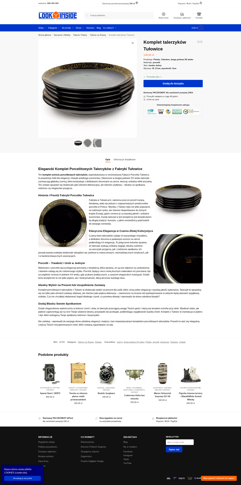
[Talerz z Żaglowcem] (198, 41)
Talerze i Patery (80, 35)
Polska (149, 342)
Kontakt (199, 18)
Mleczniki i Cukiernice (134, 390)
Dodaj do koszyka (173, 83)
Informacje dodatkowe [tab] (125, 159)
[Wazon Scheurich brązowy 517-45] (163, 373)
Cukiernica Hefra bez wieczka (134, 397)
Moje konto (164, 18)
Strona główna (44, 35)
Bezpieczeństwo (45, 456)
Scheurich (158, 388)
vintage (182, 342)
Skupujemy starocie (90, 451)
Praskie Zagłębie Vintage (92, 461)
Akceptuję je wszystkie (22, 478)
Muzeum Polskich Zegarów (93, 447)
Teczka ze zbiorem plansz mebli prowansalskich (78, 396)
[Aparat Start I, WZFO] (50, 373)
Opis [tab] (107, 159)
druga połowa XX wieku (134, 342)
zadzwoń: (48, 3)
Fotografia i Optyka (50, 388)
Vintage (98, 342)
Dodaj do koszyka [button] (50, 403)
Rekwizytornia (87, 442)
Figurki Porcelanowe (190, 388)
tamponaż (164, 342)
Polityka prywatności (47, 447)
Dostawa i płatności (182, 18)
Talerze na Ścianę (98, 35)
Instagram (128, 455)
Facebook (128, 451)
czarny (120, 342)
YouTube (127, 463)
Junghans (110, 388)
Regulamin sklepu (46, 442)
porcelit (156, 342)
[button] (197, 27)
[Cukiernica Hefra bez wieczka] (134, 373)
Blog (125, 442)
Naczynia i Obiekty (62, 35)
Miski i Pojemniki (134, 388)
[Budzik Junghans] (106, 373)
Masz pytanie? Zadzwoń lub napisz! (219, 478)
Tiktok (126, 459)
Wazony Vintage (162, 390)
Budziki (100, 388)
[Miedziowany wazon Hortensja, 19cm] (201, 41)
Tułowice (174, 342)
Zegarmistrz (86, 456)
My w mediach (130, 447)
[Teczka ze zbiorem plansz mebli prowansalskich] (78, 373)
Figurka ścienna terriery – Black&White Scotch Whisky (190, 396)
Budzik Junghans (106, 393)
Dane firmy (43, 461)
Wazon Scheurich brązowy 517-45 (162, 395)
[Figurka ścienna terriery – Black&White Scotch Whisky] (191, 373)
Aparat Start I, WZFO (50, 393)
